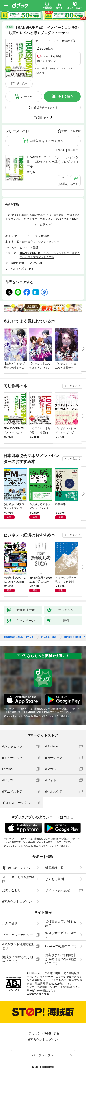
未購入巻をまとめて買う (46, 141)
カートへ (27, 96)
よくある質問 (54, 879)
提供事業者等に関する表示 (60, 923)
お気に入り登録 (71, 130)
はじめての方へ (19, 868)
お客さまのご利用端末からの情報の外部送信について (60, 959)
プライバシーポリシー (17, 935)
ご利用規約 (10, 923)
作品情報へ (41, 117)
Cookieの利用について (61, 946)
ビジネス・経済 (29, 247)
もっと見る (70, 386)
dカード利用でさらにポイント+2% (52, 68)
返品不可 (39, 73)
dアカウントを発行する (43, 1033)
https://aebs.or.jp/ (39, 994)
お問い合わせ (11, 890)
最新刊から (74, 150)
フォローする (73, 41)
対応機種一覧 (54, 868)
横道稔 (66, 41)
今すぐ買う (65, 96)
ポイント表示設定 (57, 890)
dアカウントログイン (17, 901)
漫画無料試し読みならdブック (19, 637)
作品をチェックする (46, 107)
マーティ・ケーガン (47, 41)
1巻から (60, 150)
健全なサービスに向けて (60, 935)
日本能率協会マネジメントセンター (38, 241)
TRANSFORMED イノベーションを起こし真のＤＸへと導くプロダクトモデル (53, 161)
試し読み (22, 83)
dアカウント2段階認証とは (18, 946)
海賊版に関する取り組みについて (17, 959)
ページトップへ (43, 1055)
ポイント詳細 (45, 60)
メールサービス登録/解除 (18, 879)
